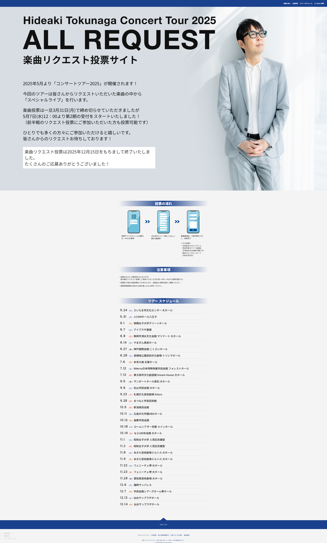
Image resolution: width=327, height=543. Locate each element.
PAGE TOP (163, 525)
